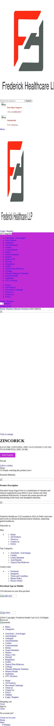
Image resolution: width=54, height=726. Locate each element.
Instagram (14, 574)
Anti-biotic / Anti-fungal (20, 553)
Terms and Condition (19, 576)
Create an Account (7, 718)
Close (2, 704)
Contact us (14, 541)
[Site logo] (17, 229)
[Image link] (27, 503)
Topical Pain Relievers (19, 562)
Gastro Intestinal (17, 558)
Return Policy (16, 578)
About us (14, 539)
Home (13, 534)
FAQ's (13, 544)
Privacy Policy (16, 581)
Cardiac (13, 555)
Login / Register (12, 697)
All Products (15, 537)
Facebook (14, 571)
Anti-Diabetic (16, 560)
